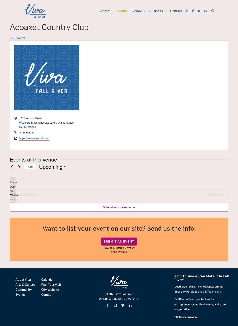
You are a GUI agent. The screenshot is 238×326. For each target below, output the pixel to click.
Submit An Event (119, 241)
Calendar (47, 279)
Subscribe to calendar (117, 207)
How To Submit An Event (119, 248)
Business (156, 11)
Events (122, 11)
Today (30, 166)
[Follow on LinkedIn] (130, 305)
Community (23, 289)
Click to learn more (186, 317)
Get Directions (27, 127)
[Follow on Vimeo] (123, 305)
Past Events (119, 252)
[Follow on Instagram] (115, 305)
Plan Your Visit (51, 284)
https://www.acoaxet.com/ (34, 138)
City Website (50, 289)
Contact (176, 11)
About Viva (23, 279)
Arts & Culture (25, 284)
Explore (136, 11)
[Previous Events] (12, 166)
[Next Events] (19, 166)
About (105, 11)
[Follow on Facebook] (108, 305)
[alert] (13, 190)
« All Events (17, 38)
